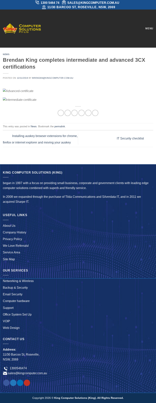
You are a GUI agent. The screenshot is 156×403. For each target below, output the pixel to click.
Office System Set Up (17, 314)
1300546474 (18, 368)
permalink (59, 126)
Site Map (9, 259)
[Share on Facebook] (67, 113)
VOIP (6, 321)
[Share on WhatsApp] (61, 113)
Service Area (11, 252)
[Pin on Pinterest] (88, 113)
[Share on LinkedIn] (95, 113)
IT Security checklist (131, 138)
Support (8, 307)
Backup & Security (15, 287)
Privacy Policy (12, 239)
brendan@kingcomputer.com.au (52, 78)
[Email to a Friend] (81, 113)
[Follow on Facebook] (6, 383)
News (6, 54)
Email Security (12, 294)
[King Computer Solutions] (22, 28)
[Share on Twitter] (74, 113)
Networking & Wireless (18, 281)
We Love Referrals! (16, 245)
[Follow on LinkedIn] (20, 383)
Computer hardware (16, 301)
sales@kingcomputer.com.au (27, 373)
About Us (9, 225)
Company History (14, 232)
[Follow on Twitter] (13, 383)
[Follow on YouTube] (27, 383)
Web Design (11, 327)
